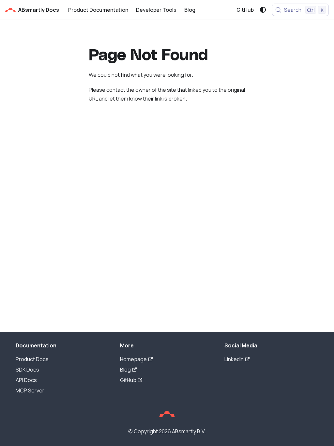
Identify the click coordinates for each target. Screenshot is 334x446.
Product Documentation (98, 9)
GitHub (245, 9)
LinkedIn (234, 359)
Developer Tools (156, 9)
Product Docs (32, 359)
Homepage (133, 359)
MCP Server (30, 390)
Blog (189, 9)
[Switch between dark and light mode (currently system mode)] (263, 10)
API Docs (26, 380)
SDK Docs (27, 369)
